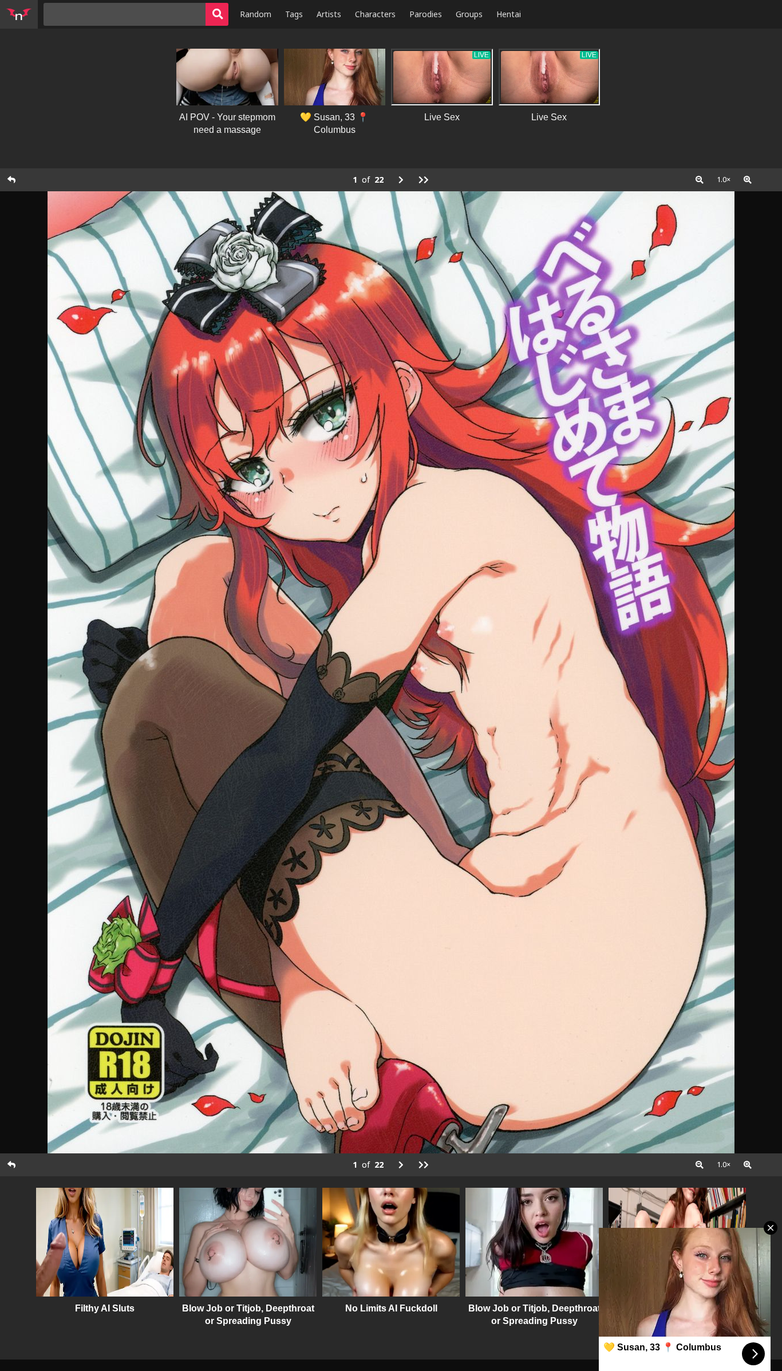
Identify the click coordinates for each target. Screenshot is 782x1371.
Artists (329, 14)
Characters (375, 14)
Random (255, 14)
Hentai (508, 14)
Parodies (425, 14)
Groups (469, 14)
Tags (294, 14)
